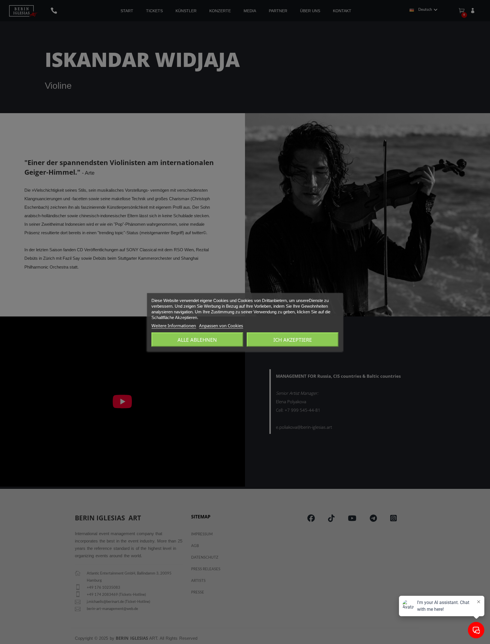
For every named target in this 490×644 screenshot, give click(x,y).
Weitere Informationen (173, 325)
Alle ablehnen (197, 339)
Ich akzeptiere (292, 339)
